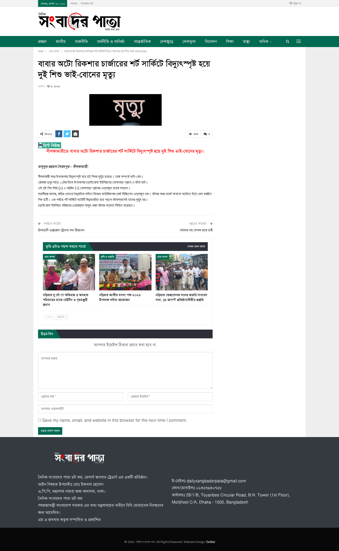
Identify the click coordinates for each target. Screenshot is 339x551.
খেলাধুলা (189, 41)
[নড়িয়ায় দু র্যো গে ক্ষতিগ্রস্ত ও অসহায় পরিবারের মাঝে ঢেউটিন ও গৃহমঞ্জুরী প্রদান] (69, 272)
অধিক (263, 41)
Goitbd (210, 542)
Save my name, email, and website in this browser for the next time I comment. (114, 420)
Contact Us (87, 3)
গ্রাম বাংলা (50, 256)
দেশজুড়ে (166, 41)
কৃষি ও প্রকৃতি (107, 256)
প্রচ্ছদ (42, 41)
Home (74, 3)
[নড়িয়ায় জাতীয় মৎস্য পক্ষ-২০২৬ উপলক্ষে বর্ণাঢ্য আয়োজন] (125, 272)
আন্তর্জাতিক (142, 41)
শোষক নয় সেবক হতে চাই (196, 230)
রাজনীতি (81, 41)
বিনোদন (211, 41)
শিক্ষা (230, 41)
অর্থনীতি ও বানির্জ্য (111, 41)
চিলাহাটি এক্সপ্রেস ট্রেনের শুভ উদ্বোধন (61, 230)
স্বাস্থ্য (246, 41)
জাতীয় (61, 41)
